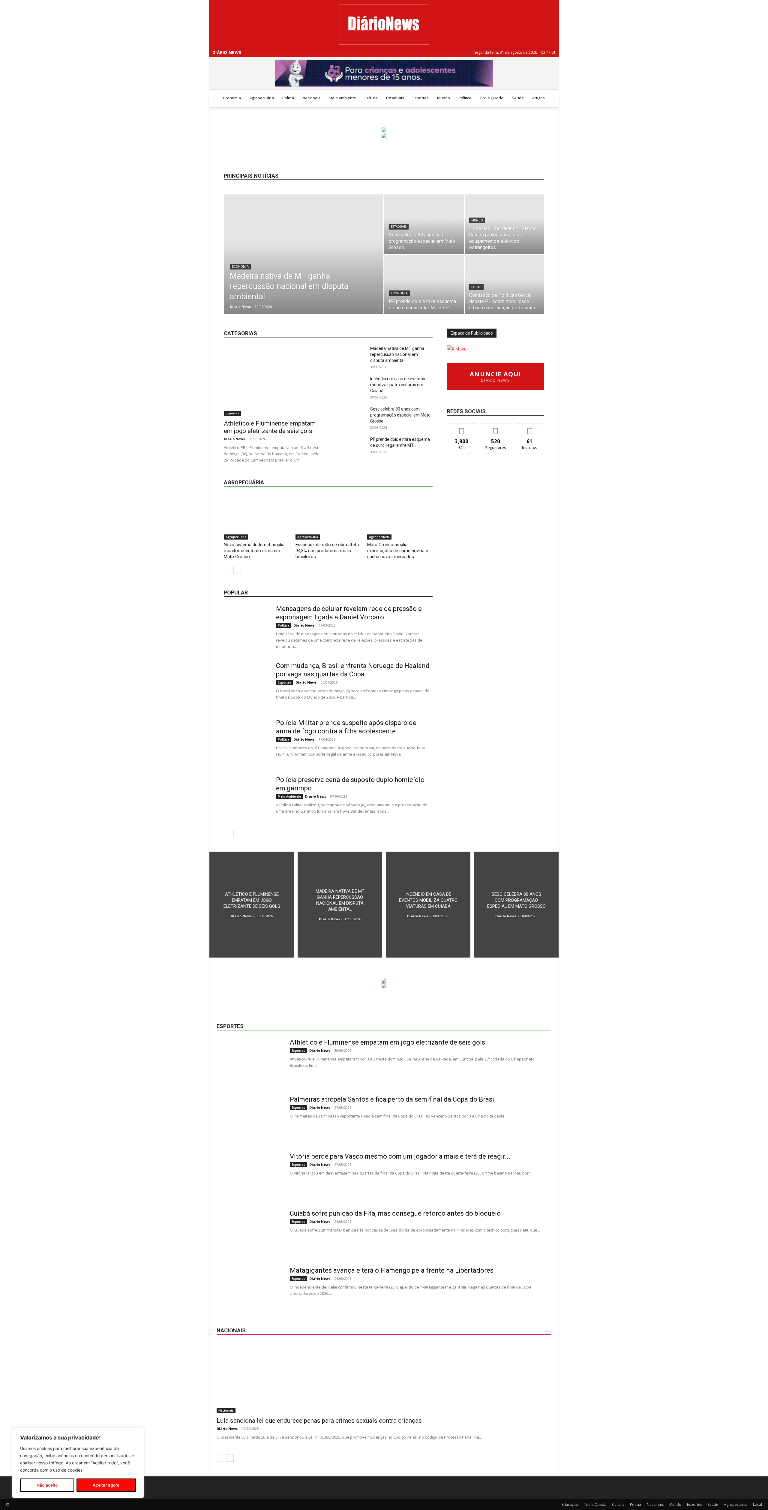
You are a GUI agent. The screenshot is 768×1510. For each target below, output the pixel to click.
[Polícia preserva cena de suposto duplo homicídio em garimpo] (246, 798)
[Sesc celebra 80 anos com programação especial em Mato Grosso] (424, 224)
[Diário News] (384, 24)
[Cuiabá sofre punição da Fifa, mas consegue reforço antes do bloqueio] (249, 1231)
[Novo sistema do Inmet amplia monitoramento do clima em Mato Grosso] (256, 517)
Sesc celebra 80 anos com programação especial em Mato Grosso (400, 415)
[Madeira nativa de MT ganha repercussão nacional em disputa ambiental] (303, 263)
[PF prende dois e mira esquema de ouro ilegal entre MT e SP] (424, 284)
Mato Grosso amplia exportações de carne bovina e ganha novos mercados (397, 550)
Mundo (443, 98)
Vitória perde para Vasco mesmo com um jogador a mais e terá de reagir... (400, 1156)
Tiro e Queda (491, 98)
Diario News (240, 306)
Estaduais (395, 98)
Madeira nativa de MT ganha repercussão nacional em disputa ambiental (397, 354)
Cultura (371, 98)
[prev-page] (227, 569)
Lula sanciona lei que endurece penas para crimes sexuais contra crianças (319, 1420)
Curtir (461, 428)
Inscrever (529, 428)
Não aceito (47, 1484)
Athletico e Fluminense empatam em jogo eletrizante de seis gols (270, 427)
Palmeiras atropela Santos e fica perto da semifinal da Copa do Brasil (393, 1099)
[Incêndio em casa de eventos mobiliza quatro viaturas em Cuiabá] (428, 905)
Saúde (518, 98)
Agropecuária (261, 98)
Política (464, 98)
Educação (354, 318)
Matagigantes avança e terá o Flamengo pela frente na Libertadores (392, 1270)
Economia (232, 98)
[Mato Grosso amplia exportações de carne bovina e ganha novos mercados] (400, 517)
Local (476, 287)
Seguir (495, 428)
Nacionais (311, 98)
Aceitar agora (106, 1484)
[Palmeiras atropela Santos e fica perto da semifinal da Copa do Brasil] (249, 1117)
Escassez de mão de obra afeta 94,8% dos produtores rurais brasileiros (327, 550)
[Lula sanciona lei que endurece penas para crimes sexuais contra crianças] (384, 1378)
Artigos (538, 98)
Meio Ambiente (342, 98)
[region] (78, 1463)
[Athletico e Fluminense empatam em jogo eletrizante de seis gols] (272, 380)
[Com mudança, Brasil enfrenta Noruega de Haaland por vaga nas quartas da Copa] (246, 684)
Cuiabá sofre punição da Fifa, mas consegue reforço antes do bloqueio (395, 1213)
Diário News (226, 52)
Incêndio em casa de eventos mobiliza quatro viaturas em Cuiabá (397, 384)
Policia (288, 98)
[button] (552, 98)
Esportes (420, 98)
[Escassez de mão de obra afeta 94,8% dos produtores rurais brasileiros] (328, 517)
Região (406, 322)
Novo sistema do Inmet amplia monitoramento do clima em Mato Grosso (254, 550)
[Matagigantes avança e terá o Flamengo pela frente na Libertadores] (249, 1288)
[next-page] (237, 569)
